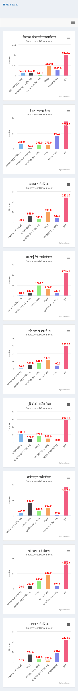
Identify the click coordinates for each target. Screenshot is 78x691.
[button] (10, 4)
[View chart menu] (68, 38)
